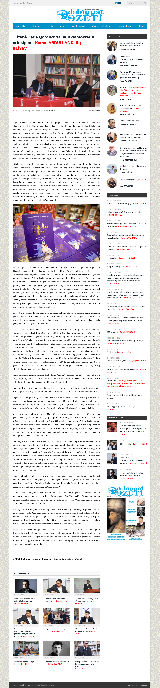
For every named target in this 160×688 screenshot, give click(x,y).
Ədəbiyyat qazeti (26, 685)
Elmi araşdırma (124, 26)
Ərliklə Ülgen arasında (129, 121)
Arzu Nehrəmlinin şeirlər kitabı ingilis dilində (124, 396)
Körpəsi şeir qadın (123, 266)
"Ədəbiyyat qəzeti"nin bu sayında (123, 408)
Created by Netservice (137, 685)
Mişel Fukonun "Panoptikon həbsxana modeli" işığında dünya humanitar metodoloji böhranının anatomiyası (125, 279)
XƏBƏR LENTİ (114, 195)
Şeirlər (119, 352)
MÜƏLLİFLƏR (114, 37)
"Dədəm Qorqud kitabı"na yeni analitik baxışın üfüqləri (133, 135)
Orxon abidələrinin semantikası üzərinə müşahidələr (125, 236)
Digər (140, 26)
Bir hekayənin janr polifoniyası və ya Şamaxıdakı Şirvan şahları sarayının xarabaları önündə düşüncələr (133, 152)
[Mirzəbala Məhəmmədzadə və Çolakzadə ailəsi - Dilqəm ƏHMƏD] (87, 617)
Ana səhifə (21, 26)
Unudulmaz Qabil (133, 181)
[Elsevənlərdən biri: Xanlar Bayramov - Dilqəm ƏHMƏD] (56, 587)
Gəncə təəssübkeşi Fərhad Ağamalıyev (126, 342)
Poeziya (50, 26)
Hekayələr (121, 258)
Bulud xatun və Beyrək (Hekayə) (126, 370)
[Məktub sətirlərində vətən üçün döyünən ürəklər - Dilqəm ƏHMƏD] (26, 587)
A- (55, 111)
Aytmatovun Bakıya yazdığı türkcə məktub (86, 601)
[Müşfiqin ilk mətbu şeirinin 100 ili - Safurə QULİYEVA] (56, 650)
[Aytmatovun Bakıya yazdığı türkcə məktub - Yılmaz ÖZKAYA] (87, 587)
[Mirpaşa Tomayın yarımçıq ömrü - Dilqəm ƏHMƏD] (56, 617)
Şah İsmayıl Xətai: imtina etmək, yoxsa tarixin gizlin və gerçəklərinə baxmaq (133, 75)
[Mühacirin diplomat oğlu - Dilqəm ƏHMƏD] (26, 650)
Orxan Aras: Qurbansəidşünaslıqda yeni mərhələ (132, 59)
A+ (52, 111)
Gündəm (36, 26)
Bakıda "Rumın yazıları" (126, 361)
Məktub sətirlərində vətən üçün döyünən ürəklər (25, 601)
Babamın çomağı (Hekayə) (123, 213)
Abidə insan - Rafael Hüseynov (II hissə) (133, 167)
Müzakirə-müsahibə (100, 26)
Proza (63, 26)
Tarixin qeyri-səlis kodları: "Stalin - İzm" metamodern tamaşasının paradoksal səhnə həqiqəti (125, 295)
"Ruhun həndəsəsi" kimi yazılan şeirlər (130, 108)
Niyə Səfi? (133, 91)
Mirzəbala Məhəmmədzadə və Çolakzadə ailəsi (87, 631)
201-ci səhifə (121, 332)
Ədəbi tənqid (78, 26)
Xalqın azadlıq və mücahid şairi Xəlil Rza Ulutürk (126, 225)
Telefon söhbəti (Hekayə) (126, 203)
